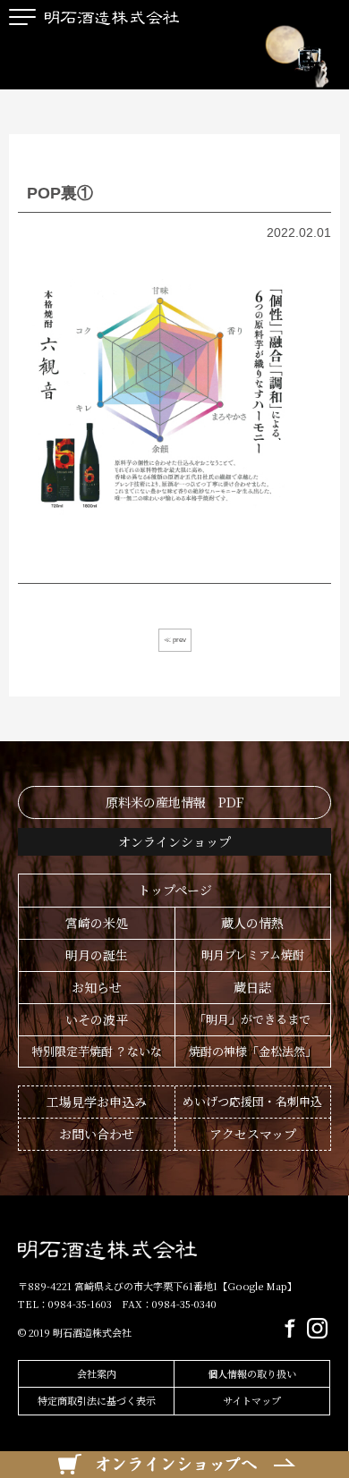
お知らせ (97, 987)
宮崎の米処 (96, 923)
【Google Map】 (257, 1286)
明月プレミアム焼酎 (252, 954)
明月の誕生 (96, 955)
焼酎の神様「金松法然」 (253, 1051)
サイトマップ (252, 1400)
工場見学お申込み (97, 1102)
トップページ (175, 890)
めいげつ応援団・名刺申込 (252, 1101)
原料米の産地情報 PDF (174, 802)
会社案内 (96, 1373)
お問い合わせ (96, 1134)
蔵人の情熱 (252, 923)
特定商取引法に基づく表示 (97, 1400)
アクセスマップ (252, 1134)
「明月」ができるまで (252, 1018)
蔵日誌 (252, 987)
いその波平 (96, 1019)
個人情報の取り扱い (252, 1373)
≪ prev (175, 640)
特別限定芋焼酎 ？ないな (96, 1051)
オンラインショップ (174, 841)
